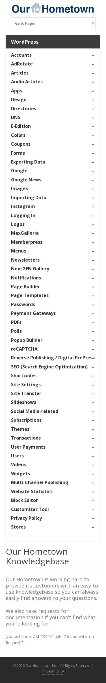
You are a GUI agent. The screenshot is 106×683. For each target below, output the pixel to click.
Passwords (23, 304)
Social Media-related (34, 411)
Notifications (26, 278)
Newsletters (25, 260)
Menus (18, 251)
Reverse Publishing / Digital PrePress (53, 358)
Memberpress (26, 242)
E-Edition (21, 126)
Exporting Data (28, 162)
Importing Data (28, 197)
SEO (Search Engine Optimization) (49, 367)
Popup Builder (26, 340)
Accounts (21, 55)
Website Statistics (32, 491)
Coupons (21, 144)
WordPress (24, 41)
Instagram (23, 206)
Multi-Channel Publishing (39, 482)
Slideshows (23, 402)
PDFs (16, 322)
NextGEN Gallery (30, 269)
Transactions (26, 438)
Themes (20, 429)
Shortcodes (23, 375)
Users (17, 456)
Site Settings (26, 384)
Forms (18, 153)
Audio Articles (27, 82)
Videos (18, 464)
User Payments (28, 447)
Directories (23, 108)
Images (19, 188)
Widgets (20, 473)
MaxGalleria (25, 233)
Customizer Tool (30, 509)
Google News (26, 180)
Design (19, 99)
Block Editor (24, 500)
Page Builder (25, 286)
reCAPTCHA (24, 349)
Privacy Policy (26, 518)
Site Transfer (26, 393)
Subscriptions (26, 420)
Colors (18, 135)
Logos (18, 224)
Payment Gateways (33, 313)
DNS (15, 117)
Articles (20, 73)
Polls (16, 331)
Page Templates (30, 295)
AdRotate (22, 64)
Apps (16, 91)
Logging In (23, 215)
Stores (18, 527)
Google (19, 170)
